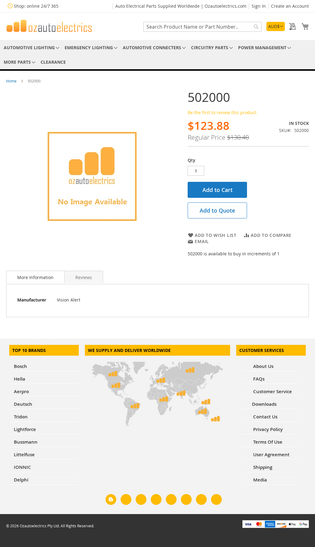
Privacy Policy (267, 429)
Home (12, 80)
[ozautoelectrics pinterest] (171, 500)
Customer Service (272, 391)
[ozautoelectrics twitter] (156, 500)
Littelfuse (24, 454)
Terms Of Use (267, 442)
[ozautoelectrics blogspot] (111, 499)
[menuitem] (30, 47)
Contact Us (264, 416)
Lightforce (25, 429)
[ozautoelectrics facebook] (126, 500)
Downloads (264, 404)
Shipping (262, 467)
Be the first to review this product (222, 112)
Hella (19, 379)
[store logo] (49, 25)
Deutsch (23, 404)
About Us (262, 366)
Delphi (21, 480)
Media (259, 480)
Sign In (259, 6)
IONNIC (22, 467)
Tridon (21, 416)
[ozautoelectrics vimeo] (216, 500)
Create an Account (290, 6)
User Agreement (270, 454)
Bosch (20, 366)
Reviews (83, 277)
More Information (35, 277)
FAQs (258, 379)
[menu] (157, 54)
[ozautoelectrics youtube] (201, 500)
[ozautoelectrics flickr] (186, 500)
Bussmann (26, 442)
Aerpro (21, 391)
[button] (275, 26)
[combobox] (202, 27)
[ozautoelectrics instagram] (141, 500)
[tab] (35, 277)
